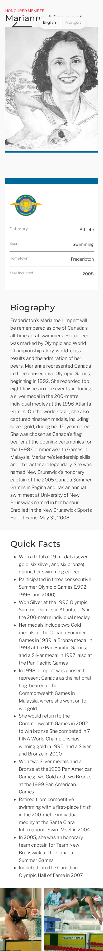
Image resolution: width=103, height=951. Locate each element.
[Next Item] (94, 919)
